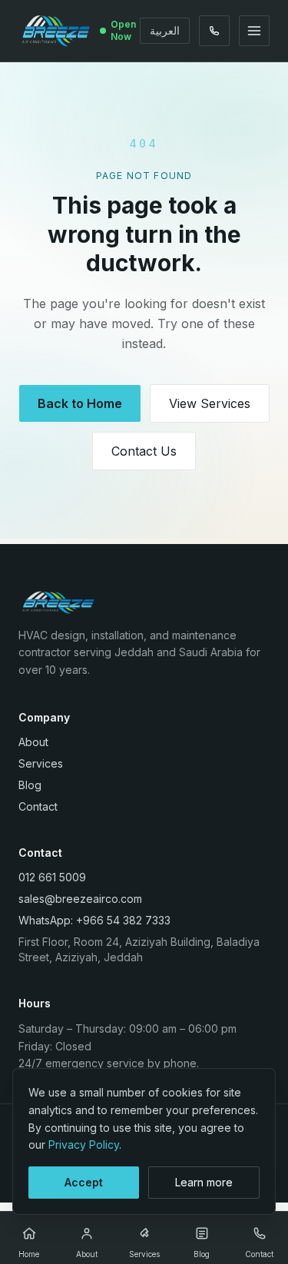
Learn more (204, 1182)
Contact (38, 806)
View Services (209, 403)
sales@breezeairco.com (80, 898)
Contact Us (144, 451)
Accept (84, 1182)
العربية (165, 30)
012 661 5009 (52, 877)
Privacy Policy (83, 1144)
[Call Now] (214, 30)
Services (40, 763)
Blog (29, 784)
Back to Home (80, 403)
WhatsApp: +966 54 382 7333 (94, 920)
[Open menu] (254, 30)
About (33, 741)
